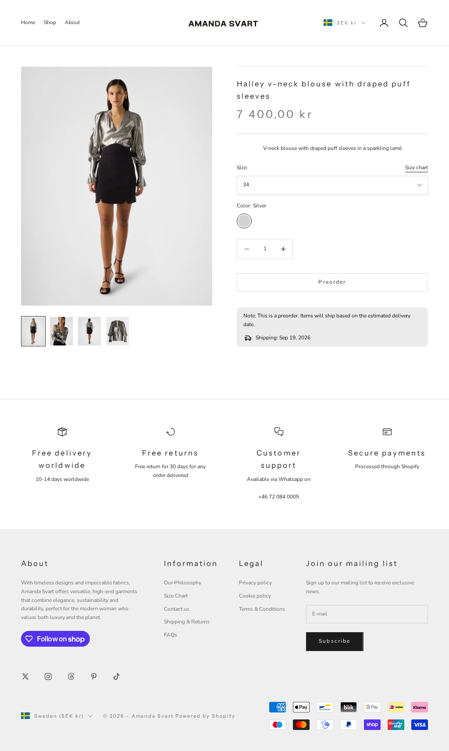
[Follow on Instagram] (48, 676)
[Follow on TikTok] (116, 676)
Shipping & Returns (187, 621)
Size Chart (176, 595)
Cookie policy (255, 595)
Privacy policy (255, 582)
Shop (50, 22)
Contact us (176, 608)
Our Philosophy (182, 582)
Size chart (416, 167)
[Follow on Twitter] (25, 676)
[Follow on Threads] (71, 676)
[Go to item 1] (33, 331)
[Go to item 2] (61, 331)
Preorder (332, 281)
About (72, 22)
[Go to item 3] (89, 331)
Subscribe (334, 640)
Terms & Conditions (262, 608)
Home (28, 22)
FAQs (170, 634)
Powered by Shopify (205, 716)
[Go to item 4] (117, 331)
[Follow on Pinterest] (93, 676)
